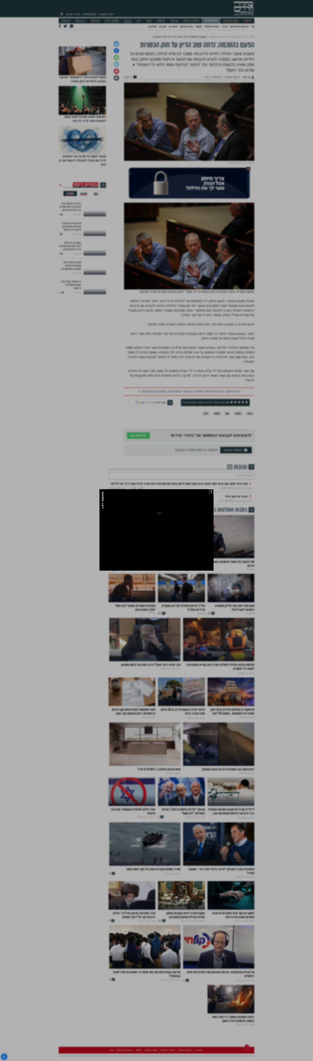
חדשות (248, 20)
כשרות (238, 464)
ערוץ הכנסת (186, 26)
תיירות (127, 20)
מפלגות (152, 26)
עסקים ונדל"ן (112, 20)
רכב (139, 20)
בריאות (161, 20)
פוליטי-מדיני (211, 20)
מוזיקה (174, 20)
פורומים (65, 20)
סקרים (162, 26)
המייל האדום (73, 14)
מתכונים (95, 20)
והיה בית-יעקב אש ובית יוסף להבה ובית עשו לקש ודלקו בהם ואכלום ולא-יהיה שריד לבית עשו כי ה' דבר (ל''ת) (179, 544)
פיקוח (217, 464)
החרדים (173, 26)
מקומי (198, 26)
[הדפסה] (116, 114)
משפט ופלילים (191, 20)
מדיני (224, 26)
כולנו (206, 464)
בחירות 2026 (211, 26)
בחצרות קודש (230, 20)
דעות (149, 20)
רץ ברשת (80, 20)
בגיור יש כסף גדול (236, 557)
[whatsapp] (116, 108)
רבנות (250, 464)
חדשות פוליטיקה (239, 26)
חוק (227, 464)
